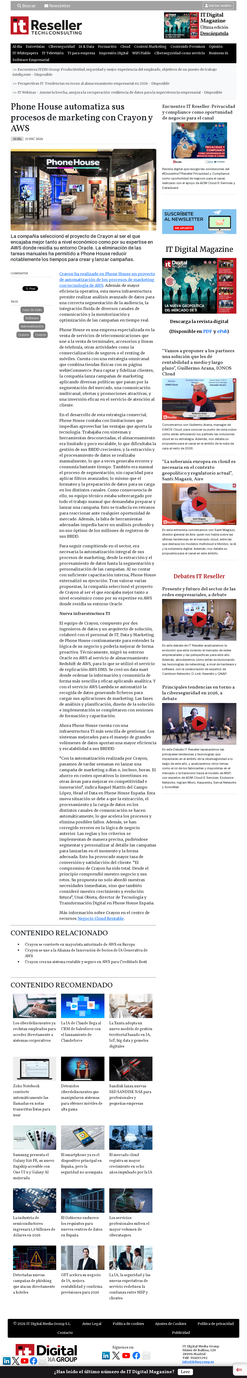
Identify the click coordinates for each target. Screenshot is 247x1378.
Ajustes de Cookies (170, 1324)
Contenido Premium (188, 46)
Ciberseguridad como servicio (179, 53)
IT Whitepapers (25, 53)
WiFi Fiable (141, 53)
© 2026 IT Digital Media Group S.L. (42, 1324)
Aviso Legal (91, 1324)
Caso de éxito (32, 310)
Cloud (125, 46)
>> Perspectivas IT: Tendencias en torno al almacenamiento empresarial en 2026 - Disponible (91, 83)
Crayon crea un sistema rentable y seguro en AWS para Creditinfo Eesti (86, 962)
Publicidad (181, 1332)
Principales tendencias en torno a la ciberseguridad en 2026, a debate (198, 693)
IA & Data (86, 46)
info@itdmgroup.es (198, 1362)
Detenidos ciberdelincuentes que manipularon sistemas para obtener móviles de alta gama (82, 1098)
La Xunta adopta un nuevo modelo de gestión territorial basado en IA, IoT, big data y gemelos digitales (130, 1035)
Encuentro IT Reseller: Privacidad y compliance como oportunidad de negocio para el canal (198, 112)
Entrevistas (35, 46)
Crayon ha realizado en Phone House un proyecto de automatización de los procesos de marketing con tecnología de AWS (107, 279)
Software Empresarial (31, 60)
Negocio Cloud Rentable (101, 918)
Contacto (65, 1332)
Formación (107, 46)
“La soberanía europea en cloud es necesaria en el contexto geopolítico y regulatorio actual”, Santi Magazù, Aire (199, 470)
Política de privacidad (216, 1324)
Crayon (23, 335)
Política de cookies (128, 1324)
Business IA (218, 53)
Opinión (216, 46)
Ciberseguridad (61, 46)
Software (32, 318)
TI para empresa (81, 53)
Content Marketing (150, 46)
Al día (17, 46)
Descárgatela (214, 33)
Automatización (32, 326)
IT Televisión (53, 53)
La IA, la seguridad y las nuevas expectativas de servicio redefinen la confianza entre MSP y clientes (129, 1287)
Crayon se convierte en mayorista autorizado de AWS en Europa (80, 944)
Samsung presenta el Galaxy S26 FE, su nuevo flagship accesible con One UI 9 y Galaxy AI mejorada (33, 1166)
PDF (207, 331)
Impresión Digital (113, 53)
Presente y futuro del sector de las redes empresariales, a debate (199, 592)
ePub (222, 331)
